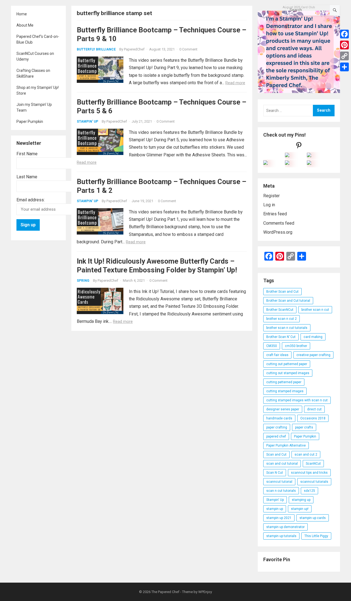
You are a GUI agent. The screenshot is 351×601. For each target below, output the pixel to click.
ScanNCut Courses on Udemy (35, 56)
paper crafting (276, 427)
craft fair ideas (277, 355)
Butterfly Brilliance (96, 49)
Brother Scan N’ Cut (281, 337)
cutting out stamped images (287, 373)
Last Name (26, 176)
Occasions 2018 (312, 418)
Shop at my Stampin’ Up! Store (37, 90)
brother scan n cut (315, 310)
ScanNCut (313, 463)
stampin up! (299, 509)
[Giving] (287, 163)
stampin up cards (312, 518)
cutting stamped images (285, 391)
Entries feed (275, 213)
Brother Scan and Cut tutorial (288, 301)
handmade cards (279, 418)
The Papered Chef (165, 592)
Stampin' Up (87, 121)
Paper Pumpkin (29, 121)
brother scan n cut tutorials (286, 328)
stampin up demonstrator (285, 527)
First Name (27, 153)
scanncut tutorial (279, 482)
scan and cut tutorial (282, 463)
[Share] (344, 66)
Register (271, 195)
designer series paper (282, 409)
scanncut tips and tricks (309, 473)
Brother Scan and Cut (282, 292)
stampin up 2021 (278, 518)
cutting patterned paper (283, 382)
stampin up (274, 509)
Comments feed (278, 223)
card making (313, 337)
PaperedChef (134, 49)
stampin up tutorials (281, 536)
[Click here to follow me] (298, 146)
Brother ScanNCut (279, 310)
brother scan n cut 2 (281, 319)
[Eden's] (265, 163)
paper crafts (304, 427)
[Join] (287, 155)
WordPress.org (277, 232)
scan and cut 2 (306, 454)
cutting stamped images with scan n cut (297, 400)
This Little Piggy (316, 536)
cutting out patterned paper (286, 364)
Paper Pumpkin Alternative (286, 445)
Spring (83, 281)
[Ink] (309, 155)
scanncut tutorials (314, 482)
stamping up (301, 500)
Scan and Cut (276, 454)
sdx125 (309, 491)
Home (21, 14)
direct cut (314, 409)
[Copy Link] (344, 55)
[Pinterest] (344, 44)
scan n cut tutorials (281, 491)
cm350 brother (296, 346)
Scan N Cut (274, 473)
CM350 (271, 346)
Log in (269, 204)
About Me (24, 25)
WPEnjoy (205, 592)
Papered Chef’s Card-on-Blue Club (37, 39)
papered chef (276, 436)
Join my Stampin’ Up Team (34, 107)
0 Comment (188, 49)
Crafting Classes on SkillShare (33, 73)
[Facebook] (344, 34)
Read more (235, 82)
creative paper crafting (313, 355)
